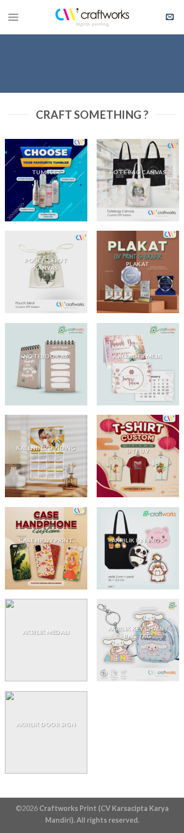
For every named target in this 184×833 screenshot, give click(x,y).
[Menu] (13, 17)
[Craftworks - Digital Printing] (92, 17)
